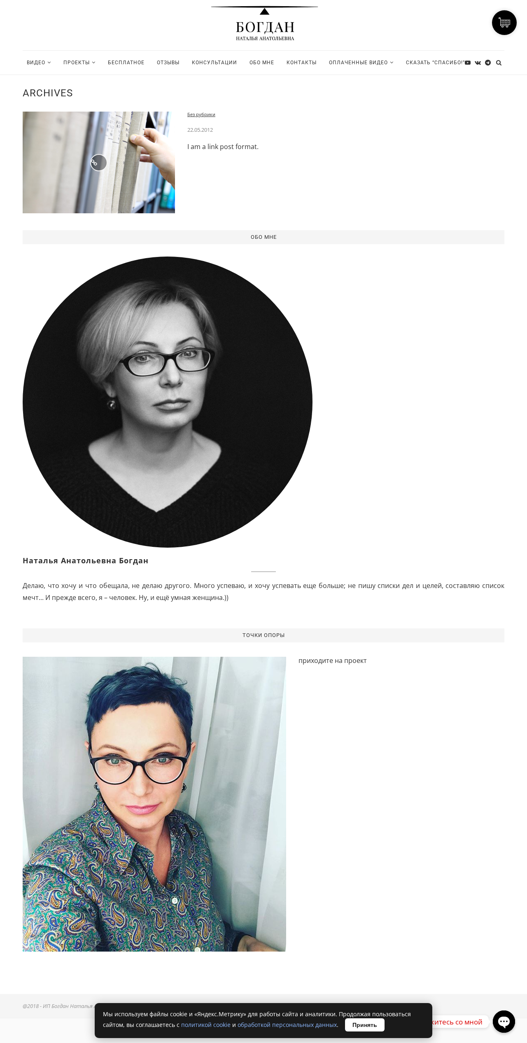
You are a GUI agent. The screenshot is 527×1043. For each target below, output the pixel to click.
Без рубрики (201, 114)
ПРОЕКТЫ (76, 62)
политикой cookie (206, 1025)
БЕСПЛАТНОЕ (126, 62)
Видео (36, 62)
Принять (364, 1025)
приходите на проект (332, 660)
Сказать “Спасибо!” (435, 62)
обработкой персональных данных (287, 1025)
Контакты (302, 62)
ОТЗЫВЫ (168, 62)
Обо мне (262, 62)
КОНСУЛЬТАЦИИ (214, 62)
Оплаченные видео (358, 62)
